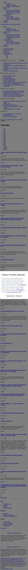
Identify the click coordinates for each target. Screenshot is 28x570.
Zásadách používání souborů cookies (13, 292)
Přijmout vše (23, 284)
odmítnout (22, 290)
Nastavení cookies (19, 289)
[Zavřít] (26, 272)
